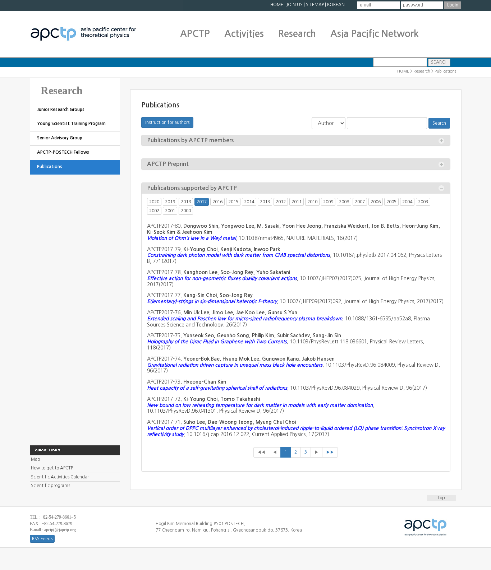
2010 (312, 202)
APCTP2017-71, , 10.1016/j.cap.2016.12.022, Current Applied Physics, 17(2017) (296, 428)
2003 (423, 202)
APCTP (195, 33)
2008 (344, 202)
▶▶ (330, 452)
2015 (233, 202)
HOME (276, 5)
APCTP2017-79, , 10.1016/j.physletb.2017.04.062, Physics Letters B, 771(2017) (294, 255)
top (441, 498)
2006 (376, 202)
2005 (391, 202)
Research (297, 33)
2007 (360, 202)
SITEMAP (315, 5)
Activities (244, 33)
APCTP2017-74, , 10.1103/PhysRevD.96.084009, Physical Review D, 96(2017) (293, 365)
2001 (170, 211)
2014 (249, 202)
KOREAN (336, 5)
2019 (170, 202)
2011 (297, 202)
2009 (328, 202)
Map (35, 459)
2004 (407, 202)
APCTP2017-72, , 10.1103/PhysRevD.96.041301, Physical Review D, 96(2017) (260, 405)
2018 (186, 202)
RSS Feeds (42, 539)
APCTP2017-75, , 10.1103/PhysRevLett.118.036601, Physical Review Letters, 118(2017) (285, 341)
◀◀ (261, 452)
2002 (154, 211)
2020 (154, 202)
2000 (186, 211)
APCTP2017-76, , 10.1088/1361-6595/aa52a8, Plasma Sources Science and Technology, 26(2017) (288, 318)
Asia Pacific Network (374, 33)
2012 (281, 202)
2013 (265, 202)
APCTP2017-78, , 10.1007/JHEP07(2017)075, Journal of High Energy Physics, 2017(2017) (291, 278)
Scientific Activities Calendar (60, 477)
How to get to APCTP (52, 468)
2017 (202, 202)
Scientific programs (50, 485)
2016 (217, 202)
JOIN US (294, 5)
